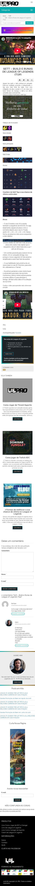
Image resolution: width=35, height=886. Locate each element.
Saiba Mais (17, 682)
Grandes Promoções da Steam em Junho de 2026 (15, 712)
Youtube (18, 333)
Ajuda (3, 845)
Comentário (5, 550)
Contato (4, 842)
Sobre (3, 840)
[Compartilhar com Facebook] (20, 80)
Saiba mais (8, 354)
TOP (9, 16)
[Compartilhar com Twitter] (24, 80)
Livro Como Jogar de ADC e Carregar (14, 825)
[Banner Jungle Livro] (17, 757)
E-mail (3, 581)
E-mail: (3, 792)
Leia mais (17, 419)
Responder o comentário (18, 613)
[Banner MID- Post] (17, 107)
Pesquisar (29, 23)
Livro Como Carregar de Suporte (12, 830)
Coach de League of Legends (11, 832)
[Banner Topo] (17, 30)
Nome (3, 574)
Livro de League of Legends (11, 828)
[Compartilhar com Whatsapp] (32, 80)
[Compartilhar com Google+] (28, 80)
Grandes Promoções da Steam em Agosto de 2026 (15, 698)
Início (4, 16)
